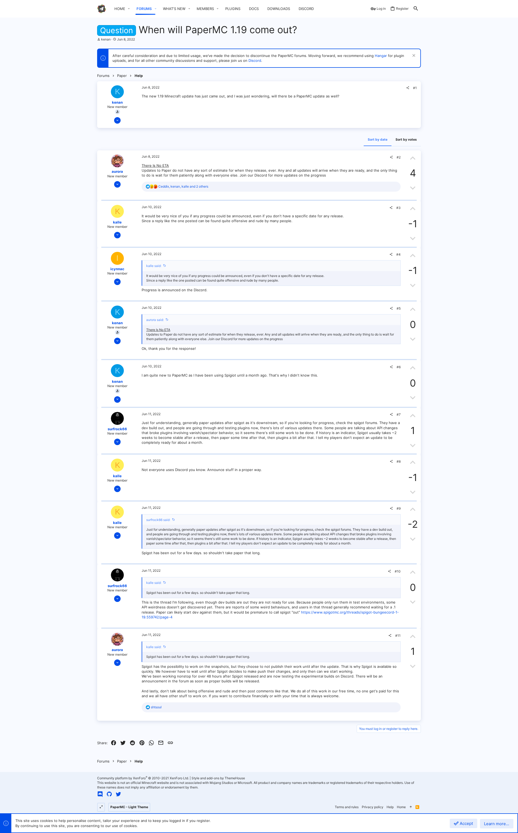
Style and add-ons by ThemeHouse (218, 778)
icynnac (117, 269)
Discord (254, 60)
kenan (106, 39)
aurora (117, 171)
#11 (398, 636)
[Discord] (100, 794)
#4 (398, 254)
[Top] (410, 807)
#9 (399, 508)
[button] (129, 9)
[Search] (416, 9)
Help (390, 807)
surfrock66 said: (158, 520)
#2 (399, 157)
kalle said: (153, 266)
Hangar (381, 55)
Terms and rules (347, 807)
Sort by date (377, 139)
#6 (399, 367)
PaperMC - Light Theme (129, 807)
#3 (398, 208)
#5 (399, 308)
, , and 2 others (183, 186)
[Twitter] (118, 794)
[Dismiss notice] (413, 56)
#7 (399, 414)
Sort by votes (406, 139)
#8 (399, 461)
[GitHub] (109, 794)
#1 (415, 88)
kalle (117, 222)
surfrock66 (117, 429)
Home (401, 807)
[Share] (407, 88)
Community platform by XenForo (143, 778)
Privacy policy (372, 807)
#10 (398, 571)
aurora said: (155, 320)
